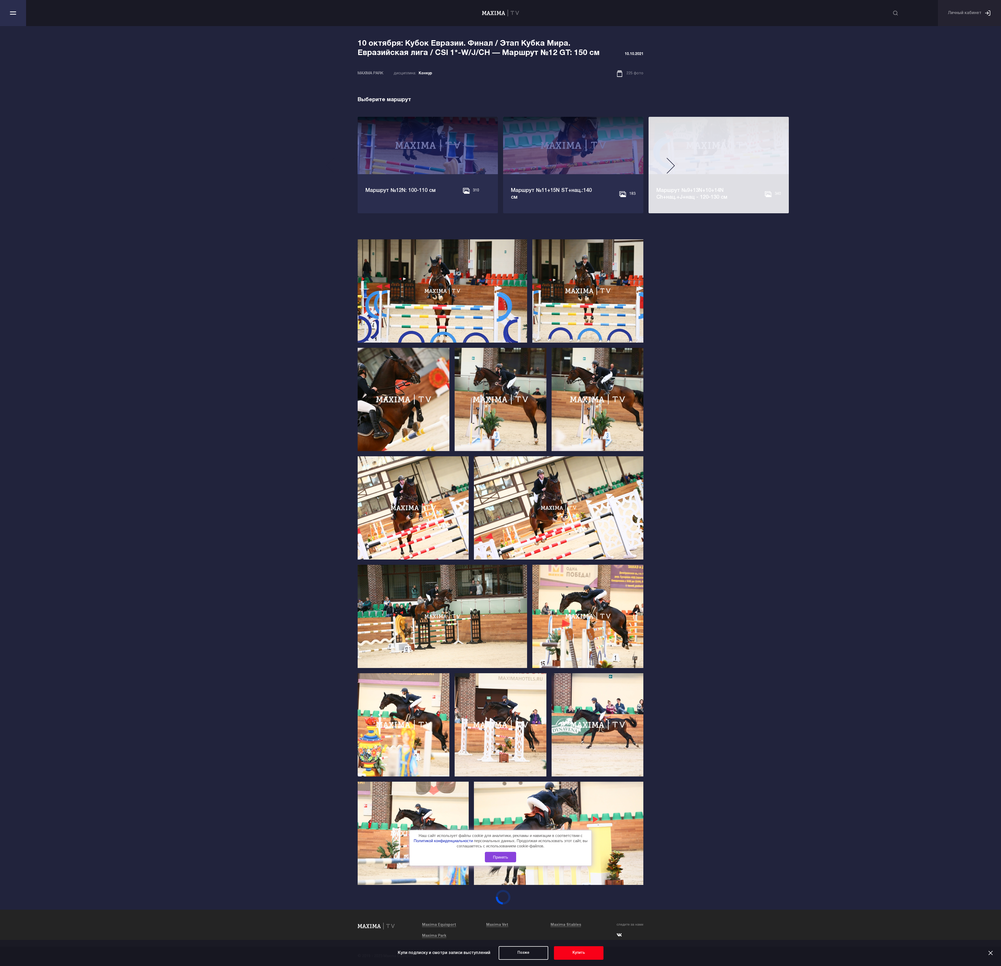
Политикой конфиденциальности (444, 841)
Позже (523, 953)
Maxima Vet (497, 925)
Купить (578, 953)
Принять (500, 857)
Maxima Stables (566, 925)
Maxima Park (434, 936)
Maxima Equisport (439, 925)
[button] (330, 168)
